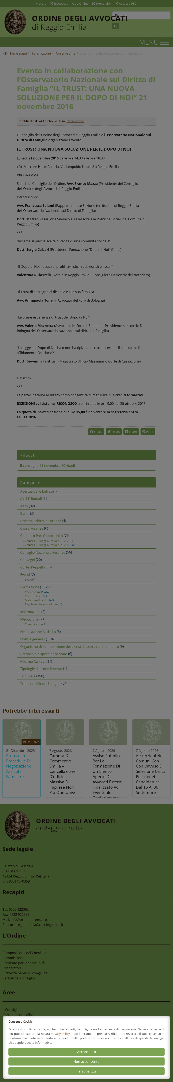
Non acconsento (86, 1061)
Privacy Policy (60, 1034)
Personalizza (86, 1071)
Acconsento (86, 1051)
